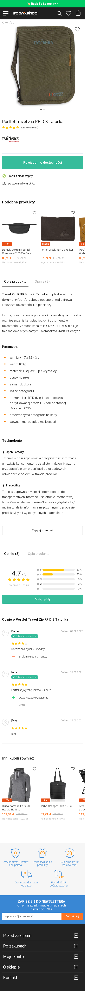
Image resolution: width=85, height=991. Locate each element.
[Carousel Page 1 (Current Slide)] (41, 109)
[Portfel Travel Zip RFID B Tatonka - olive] (42, 66)
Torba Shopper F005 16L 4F (57, 806)
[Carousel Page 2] (44, 109)
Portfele (9, 22)
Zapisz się (72, 916)
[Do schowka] (34, 213)
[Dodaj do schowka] (77, 29)
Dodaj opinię (42, 599)
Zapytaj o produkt (42, 530)
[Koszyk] (78, 13)
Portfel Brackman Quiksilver (57, 249)
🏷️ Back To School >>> (42, 3)
